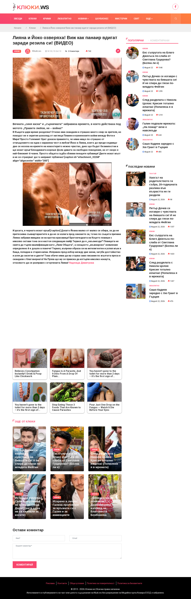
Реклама (50, 583)
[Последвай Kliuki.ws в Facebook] (175, 7)
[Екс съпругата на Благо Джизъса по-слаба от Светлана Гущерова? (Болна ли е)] (67, 448)
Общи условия (77, 583)
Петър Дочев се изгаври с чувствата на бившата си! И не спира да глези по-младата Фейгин (162, 215)
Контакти (62, 583)
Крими (47, 18)
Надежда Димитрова (81, 262)
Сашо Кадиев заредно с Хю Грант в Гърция (163, 293)
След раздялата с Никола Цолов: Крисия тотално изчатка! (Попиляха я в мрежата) (163, 269)
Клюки (33, 18)
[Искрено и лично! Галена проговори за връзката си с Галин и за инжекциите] (67, 496)
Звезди (18, 18)
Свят (136, 18)
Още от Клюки (25, 421)
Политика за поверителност (100, 583)
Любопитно (64, 18)
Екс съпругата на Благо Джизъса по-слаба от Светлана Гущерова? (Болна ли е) (163, 242)
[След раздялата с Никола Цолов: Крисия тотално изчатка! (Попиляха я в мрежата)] (105, 448)
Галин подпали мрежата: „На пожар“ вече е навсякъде (159, 127)
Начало (17, 28)
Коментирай (24, 564)
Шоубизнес (101, 18)
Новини (82, 18)
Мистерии (121, 18)
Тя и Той (152, 173)
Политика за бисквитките (129, 583)
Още (148, 18)
